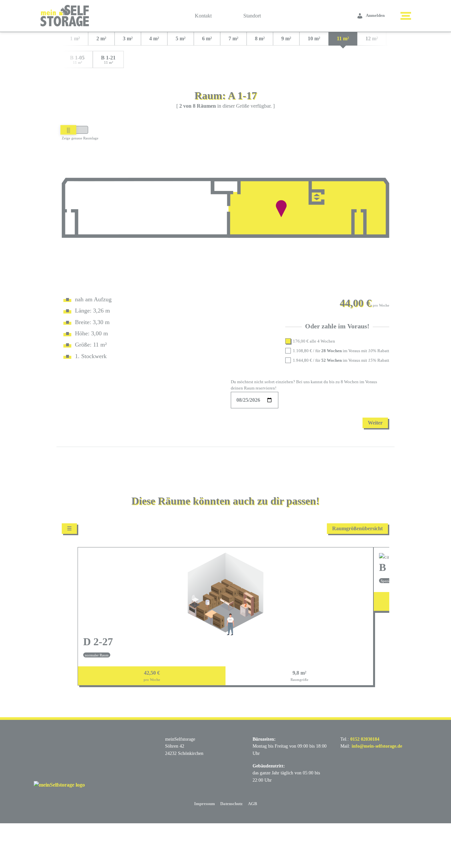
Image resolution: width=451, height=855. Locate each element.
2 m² (101, 38)
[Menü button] (405, 16)
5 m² (181, 38)
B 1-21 (108, 59)
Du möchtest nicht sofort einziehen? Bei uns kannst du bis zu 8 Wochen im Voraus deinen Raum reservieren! (304, 385)
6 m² (207, 38)
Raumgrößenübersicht (357, 528)
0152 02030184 (364, 739)
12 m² (371, 38)
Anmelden (375, 15)
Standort (252, 16)
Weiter (375, 423)
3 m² (128, 38)
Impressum (204, 803)
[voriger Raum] (69, 619)
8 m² (260, 38)
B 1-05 (77, 59)
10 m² (314, 38)
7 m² (233, 38)
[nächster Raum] (381, 619)
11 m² (343, 38)
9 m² (286, 38)
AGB (252, 803)
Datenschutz (231, 803)
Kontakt (203, 16)
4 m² (154, 38)
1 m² (75, 38)
